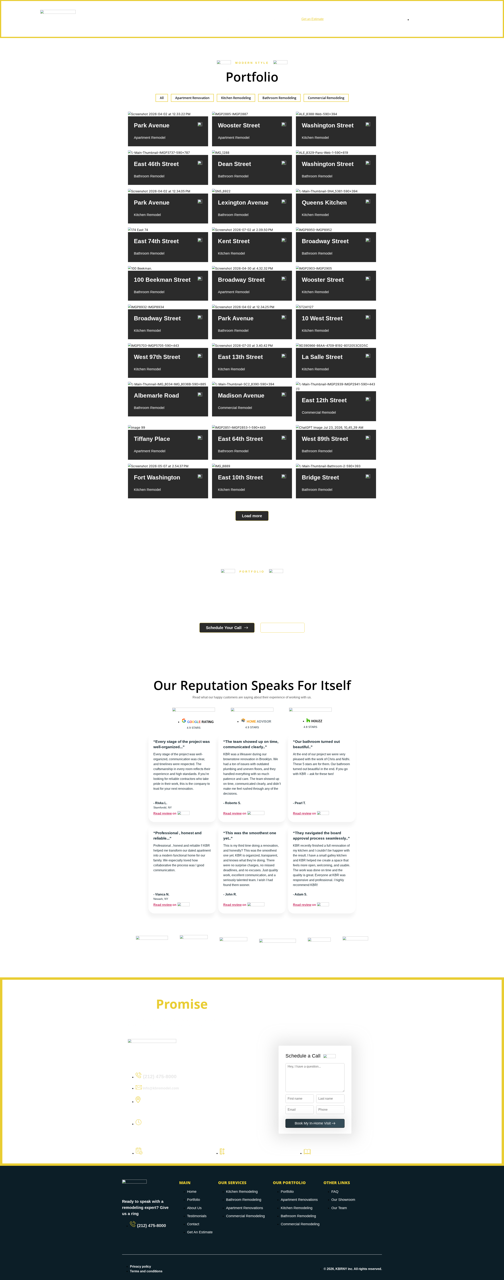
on (164, 813)
